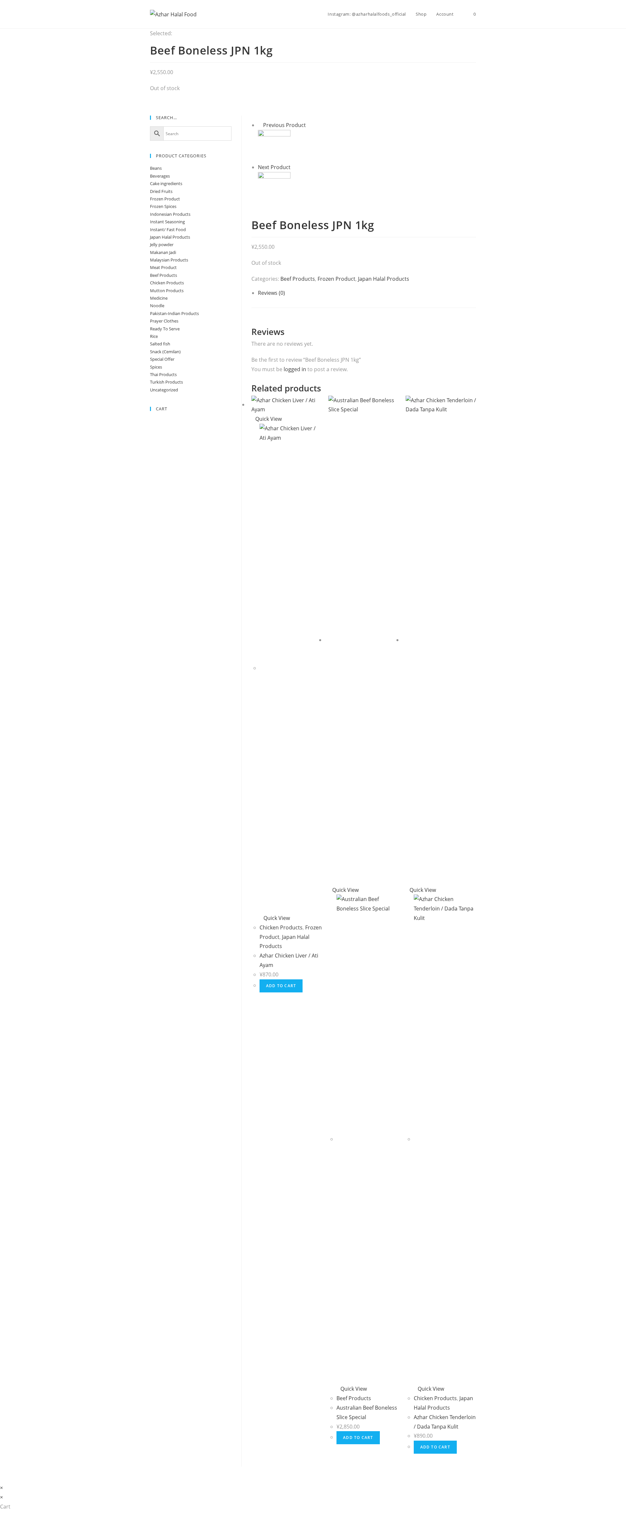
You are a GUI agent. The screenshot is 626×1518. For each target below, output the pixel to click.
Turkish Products (166, 382)
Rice (154, 336)
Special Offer (162, 359)
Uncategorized (164, 390)
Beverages (160, 176)
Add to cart (281, 985)
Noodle (157, 305)
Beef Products (297, 278)
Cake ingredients (166, 183)
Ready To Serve (165, 329)
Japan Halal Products (383, 278)
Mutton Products (167, 290)
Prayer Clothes (164, 321)
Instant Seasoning (167, 222)
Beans (156, 168)
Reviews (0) (271, 292)
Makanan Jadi (163, 252)
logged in (295, 369)
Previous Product (284, 125)
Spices (156, 367)
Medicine (159, 298)
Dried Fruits (161, 191)
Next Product (274, 167)
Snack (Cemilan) (165, 352)
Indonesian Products (170, 214)
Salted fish (160, 344)
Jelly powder (161, 244)
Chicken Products (281, 927)
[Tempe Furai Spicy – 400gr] (274, 145)
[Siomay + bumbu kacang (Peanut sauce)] (274, 187)
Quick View (268, 418)
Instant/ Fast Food (168, 229)
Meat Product (163, 267)
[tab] (367, 293)
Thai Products (163, 374)
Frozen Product (336, 278)
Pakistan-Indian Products (174, 313)
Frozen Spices (163, 206)
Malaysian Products (169, 260)
